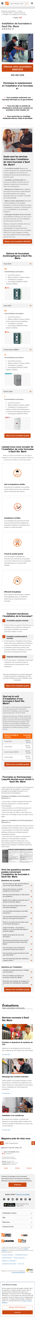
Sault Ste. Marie (7, 13)
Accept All (17, 1312)
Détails (6, 1168)
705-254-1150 (10, 1161)
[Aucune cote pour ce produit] (7, 29)
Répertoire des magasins (8, 11)
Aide (4, 1217)
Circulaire (29, 1168)
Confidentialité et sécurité (21, 1255)
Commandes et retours (9, 1213)
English (16, 18)
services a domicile (19, 13)
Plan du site (21, 1263)
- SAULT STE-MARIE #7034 (10, 1152)
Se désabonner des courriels (9, 1263)
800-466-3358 (17, 75)
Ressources (6, 1222)
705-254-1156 (14, 1162)
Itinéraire (17, 1168)
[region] (17, 1299)
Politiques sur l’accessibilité (8, 1260)
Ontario (20, 11)
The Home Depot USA (19, 1257)
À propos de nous (8, 1226)
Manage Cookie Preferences (17, 1307)
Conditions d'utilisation (7, 1255)
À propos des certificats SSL (18, 1272)
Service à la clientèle (23, 1194)
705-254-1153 (12, 1164)
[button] (2, 3)
